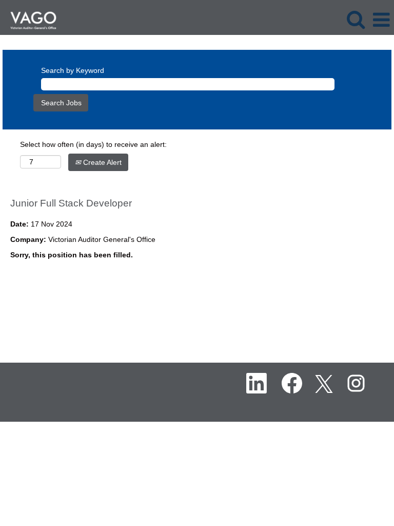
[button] (381, 19)
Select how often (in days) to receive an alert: (93, 144)
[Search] (355, 19)
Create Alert (101, 162)
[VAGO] (29, 19)
